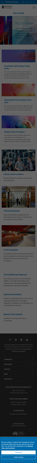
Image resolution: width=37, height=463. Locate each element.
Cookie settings (18, 457)
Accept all (18, 452)
